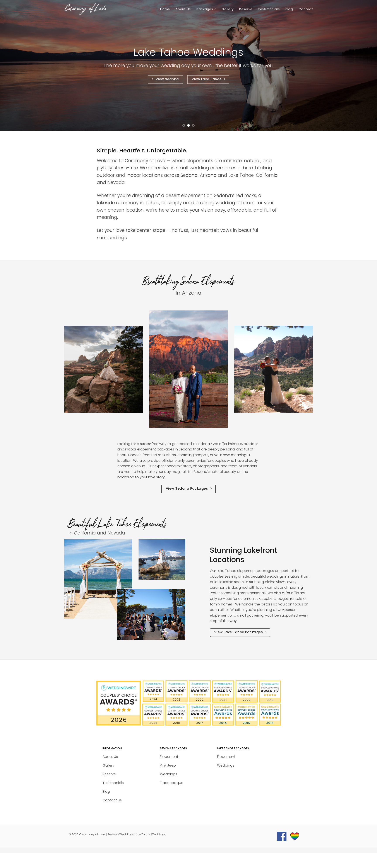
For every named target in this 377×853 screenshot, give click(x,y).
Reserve (245, 9)
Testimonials (268, 9)
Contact (305, 9)
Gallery (227, 9)
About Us (183, 9)
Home (165, 9)
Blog (289, 9)
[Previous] (13, 65)
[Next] (364, 65)
